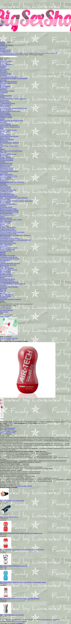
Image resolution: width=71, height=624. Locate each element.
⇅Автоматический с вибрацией (9, 142)
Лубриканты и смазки (6, 191)
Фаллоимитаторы (5, 86)
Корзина (2, 42)
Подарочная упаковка (6, 276)
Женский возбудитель (6, 179)
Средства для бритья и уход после (10, 263)
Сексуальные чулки (6, 251)
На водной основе (5, 193)
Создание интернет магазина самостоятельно (13, 621)
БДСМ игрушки (4, 112)
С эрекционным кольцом (7, 103)
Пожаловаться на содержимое (50, 619)
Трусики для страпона (6, 160)
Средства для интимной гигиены (10, 258)
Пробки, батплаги (5, 102)
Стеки (2, 133)
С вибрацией (4, 92)
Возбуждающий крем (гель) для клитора (12, 182)
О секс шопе (3, 46)
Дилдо (2, 94)
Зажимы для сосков (5, 116)
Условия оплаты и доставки (8, 431)
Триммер (2, 262)
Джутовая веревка (5, 123)
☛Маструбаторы (5, 138)
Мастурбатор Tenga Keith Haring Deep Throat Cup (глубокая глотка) (19, 598)
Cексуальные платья (6, 244)
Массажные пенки (5, 272)
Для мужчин (3, 185)
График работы (4, 316)
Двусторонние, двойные (7, 91)
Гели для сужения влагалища (8, 176)
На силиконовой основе (7, 194)
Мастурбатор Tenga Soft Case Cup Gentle (12, 615)
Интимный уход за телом (7, 255)
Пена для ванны (5, 260)
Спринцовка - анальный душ (8, 257)
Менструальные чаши (6, 213)
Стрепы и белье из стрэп (7, 229)
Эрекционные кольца (6, 163)
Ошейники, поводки (6, 117)
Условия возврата (5, 51)
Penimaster (3, 290)
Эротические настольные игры (9, 282)
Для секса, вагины (5, 73)
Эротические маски (6, 221)
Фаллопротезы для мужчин (8, 154)
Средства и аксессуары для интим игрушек (13, 283)
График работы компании (7, 432)
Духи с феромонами (6, 177)
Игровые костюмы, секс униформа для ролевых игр (15, 235)
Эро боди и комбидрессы (7, 249)
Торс (1, 144)
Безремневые (4, 155)
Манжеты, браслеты (6, 218)
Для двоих (3, 183)
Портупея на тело (5, 222)
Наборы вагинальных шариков (9, 171)
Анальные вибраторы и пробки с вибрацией (13, 98)
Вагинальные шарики (6, 169)
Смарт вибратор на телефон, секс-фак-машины (14, 78)
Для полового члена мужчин (8, 204)
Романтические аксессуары (8, 265)
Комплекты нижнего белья (8, 243)
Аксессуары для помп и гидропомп (10, 299)
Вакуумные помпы (5, 296)
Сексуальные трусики (6, 241)
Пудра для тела (4, 266)
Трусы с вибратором (6, 64)
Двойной (2, 161)
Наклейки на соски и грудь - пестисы (11, 219)
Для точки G (3, 72)
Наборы (2, 97)
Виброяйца (3, 66)
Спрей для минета (5, 188)
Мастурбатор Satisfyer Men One (9, 517)
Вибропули (3, 75)
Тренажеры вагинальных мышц (9, 211)
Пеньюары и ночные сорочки (8, 247)
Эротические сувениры (7, 280)
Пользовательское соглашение (9, 338)
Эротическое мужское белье (8, 230)
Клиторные (3, 80)
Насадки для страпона (6, 158)
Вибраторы (3, 59)
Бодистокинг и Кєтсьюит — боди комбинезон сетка (15, 240)
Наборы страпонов (5, 157)
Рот (1, 147)
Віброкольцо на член (6, 165)
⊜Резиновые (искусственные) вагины (11, 151)
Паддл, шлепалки (5, 134)
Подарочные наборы (6, 207)
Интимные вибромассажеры (8, 83)
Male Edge (3, 293)
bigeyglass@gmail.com (6, 310)
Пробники (3, 205)
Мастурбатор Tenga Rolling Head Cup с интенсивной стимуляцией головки (22, 549)
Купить (2, 428)
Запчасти (2, 291)
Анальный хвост (5, 106)
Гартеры (2, 224)
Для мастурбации (5, 202)
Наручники (3, 122)
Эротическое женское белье (8, 233)
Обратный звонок (10, 428)
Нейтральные (4, 141)
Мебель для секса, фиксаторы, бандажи (11, 120)
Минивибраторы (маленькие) (8, 81)
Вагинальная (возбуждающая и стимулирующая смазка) (16, 201)
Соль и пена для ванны (7, 268)
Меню (9, 42)
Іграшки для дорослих (6, 45)
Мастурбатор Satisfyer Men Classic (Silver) (12, 500)
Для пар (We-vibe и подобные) (9, 77)
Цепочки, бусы (4, 100)
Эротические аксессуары (7, 215)
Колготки (3, 254)
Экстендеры (3, 288)
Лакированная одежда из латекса (9, 238)
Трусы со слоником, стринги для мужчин (12, 232)
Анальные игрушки (6, 95)
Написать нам (4, 312)
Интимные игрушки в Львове (23, 486)
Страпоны (3, 152)
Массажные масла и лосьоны (8, 269)
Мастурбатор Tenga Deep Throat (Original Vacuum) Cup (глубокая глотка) (21, 533)
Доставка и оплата (5, 50)
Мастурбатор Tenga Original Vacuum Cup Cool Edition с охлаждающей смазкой (23, 582)
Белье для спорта (5, 236)
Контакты (3, 48)
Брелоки (2, 277)
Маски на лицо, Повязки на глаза (10, 127)
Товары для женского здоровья (9, 210)
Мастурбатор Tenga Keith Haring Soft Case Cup (13, 566)
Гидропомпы (4, 297)
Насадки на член (5, 166)
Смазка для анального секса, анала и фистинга (14, 197)
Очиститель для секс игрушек (9, 287)
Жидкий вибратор (5, 186)
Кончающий (3, 87)
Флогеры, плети (4, 131)
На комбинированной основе (8, 196)
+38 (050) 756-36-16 (6, 307)
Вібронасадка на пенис (7, 168)
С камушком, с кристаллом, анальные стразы (13, 108)
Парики (2, 216)
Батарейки (3, 285)
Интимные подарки (6, 274)
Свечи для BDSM (5, 114)
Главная (2, 43)
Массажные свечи (5, 271)
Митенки (2, 252)
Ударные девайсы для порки (8, 130)
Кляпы (2, 128)
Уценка (2, 301)
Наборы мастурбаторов (7, 139)
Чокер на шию (4, 226)
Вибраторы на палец (6, 61)
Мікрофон (3, 84)
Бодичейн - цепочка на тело (8, 227)
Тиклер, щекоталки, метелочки (9, 125)
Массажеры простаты (6, 109)
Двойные (2, 67)
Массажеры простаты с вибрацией (10, 111)
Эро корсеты (3, 246)
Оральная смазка (5, 199)
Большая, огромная (5, 105)
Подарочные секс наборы (7, 279)
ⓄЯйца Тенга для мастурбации (9, 146)
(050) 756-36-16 (4, 25)
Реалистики (3, 89)
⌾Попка (2, 149)
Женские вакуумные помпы (8, 208)
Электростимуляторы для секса (9, 136)
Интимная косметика (6, 174)
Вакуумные (3, 70)
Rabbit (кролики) (5, 69)
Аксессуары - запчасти (6, 294)
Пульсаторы (3, 62)
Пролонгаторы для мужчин (8, 190)
